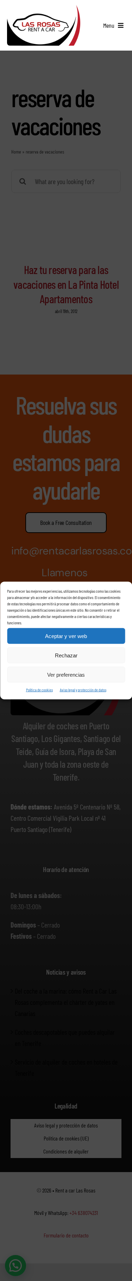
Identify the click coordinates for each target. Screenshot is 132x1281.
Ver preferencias (66, 674)
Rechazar (66, 655)
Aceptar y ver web (66, 636)
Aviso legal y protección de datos (83, 689)
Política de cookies (39, 689)
